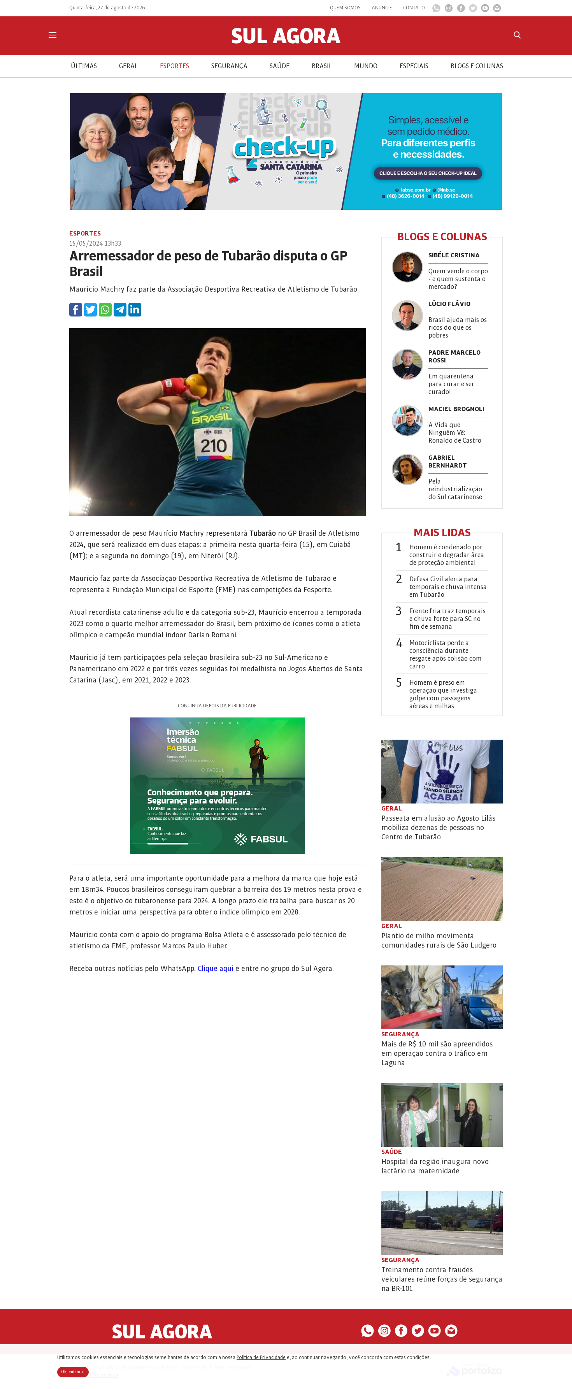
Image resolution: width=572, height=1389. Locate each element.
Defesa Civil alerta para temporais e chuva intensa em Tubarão (448, 587)
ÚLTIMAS (84, 66)
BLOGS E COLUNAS (477, 66)
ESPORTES (174, 66)
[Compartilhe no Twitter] (90, 309)
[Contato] (497, 10)
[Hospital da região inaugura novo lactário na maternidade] (442, 1115)
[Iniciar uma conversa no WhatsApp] (436, 10)
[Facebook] (461, 10)
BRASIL (322, 66)
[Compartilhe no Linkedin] (134, 309)
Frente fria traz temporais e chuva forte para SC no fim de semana (447, 619)
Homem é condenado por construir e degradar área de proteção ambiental (446, 555)
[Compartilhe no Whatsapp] (105, 309)
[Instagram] (448, 10)
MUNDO (365, 66)
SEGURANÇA (229, 66)
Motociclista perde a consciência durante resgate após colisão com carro (445, 655)
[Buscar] (517, 35)
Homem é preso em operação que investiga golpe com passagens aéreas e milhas (443, 694)
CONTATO (414, 8)
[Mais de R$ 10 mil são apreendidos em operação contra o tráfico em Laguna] (442, 997)
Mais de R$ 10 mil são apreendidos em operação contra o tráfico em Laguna (437, 1053)
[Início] (286, 41)
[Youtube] (485, 10)
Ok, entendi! (73, 1372)
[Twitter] (473, 10)
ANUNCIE (382, 8)
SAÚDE (280, 66)
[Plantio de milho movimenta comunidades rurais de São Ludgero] (442, 889)
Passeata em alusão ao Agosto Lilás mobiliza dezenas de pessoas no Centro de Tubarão (438, 827)
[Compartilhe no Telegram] (120, 309)
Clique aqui (215, 968)
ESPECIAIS (414, 66)
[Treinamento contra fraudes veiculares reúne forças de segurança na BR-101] (442, 1223)
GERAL (128, 66)
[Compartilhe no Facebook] (75, 309)
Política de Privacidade (261, 1357)
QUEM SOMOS (345, 8)
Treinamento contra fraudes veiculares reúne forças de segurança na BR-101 (441, 1279)
